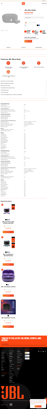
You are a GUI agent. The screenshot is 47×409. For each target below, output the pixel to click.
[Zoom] (20, 10)
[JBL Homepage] (23, 3)
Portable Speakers (3, 353)
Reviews (8, 47)
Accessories (3, 362)
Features (24, 47)
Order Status (11, 368)
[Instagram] (38, 351)
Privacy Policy (19, 353)
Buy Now (8, 264)
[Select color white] (10, 284)
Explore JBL (2, 370)
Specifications (38, 47)
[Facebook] (41, 351)
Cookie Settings (18, 357)
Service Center (11, 382)
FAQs (10, 362)
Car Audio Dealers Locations (11, 377)
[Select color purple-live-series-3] (9, 219)
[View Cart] (45, 3)
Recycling (18, 362)
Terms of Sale (19, 359)
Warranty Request (10, 361)
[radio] (36, 25)
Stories (10, 371)
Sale (2, 365)
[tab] (8, 47)
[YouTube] (43, 351)
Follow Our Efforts (3, 375)
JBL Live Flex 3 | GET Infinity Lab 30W (8, 222)
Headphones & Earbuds (3, 358)
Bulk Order (11, 370)
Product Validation (10, 380)
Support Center (18, 369)
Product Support (10, 366)
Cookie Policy (19, 355)
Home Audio (2, 355)
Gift (2, 364)
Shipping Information (11, 356)
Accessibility (11, 364)
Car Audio (2, 368)
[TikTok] (45, 351)
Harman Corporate (18, 351)
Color (25, 25)
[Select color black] (6, 219)
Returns (10, 358)
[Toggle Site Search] (42, 3)
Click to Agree (38, 406)
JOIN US (45, 344)
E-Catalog (11, 373)
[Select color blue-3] (7, 219)
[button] (44, 3)
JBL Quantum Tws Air (8, 318)
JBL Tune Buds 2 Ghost (8, 286)
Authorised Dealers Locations (11, 353)
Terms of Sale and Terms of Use (35, 402)
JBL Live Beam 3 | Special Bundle (8, 255)
